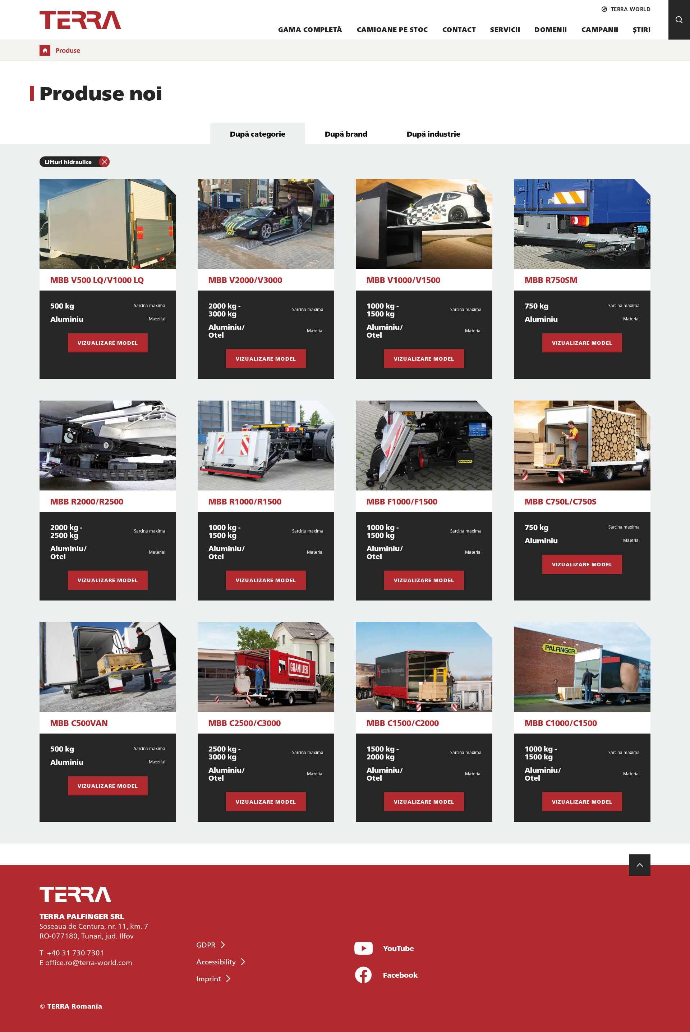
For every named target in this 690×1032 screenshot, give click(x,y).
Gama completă (310, 29)
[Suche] (679, 20)
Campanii (599, 29)
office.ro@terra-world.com (88, 962)
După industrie (433, 133)
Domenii (550, 29)
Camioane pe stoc (392, 29)
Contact (459, 29)
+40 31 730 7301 (75, 952)
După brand (346, 133)
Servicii (505, 29)
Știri (642, 29)
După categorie (257, 133)
